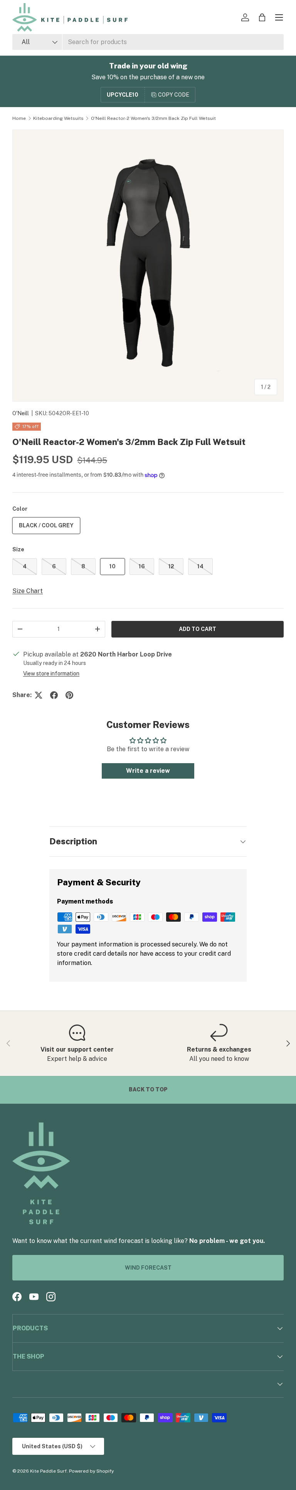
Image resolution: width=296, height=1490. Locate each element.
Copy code (173, 95)
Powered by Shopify (91, 1471)
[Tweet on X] (38, 695)
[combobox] (148, 42)
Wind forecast (148, 1268)
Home (19, 118)
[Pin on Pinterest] (69, 695)
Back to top (148, 1089)
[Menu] (279, 17)
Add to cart (197, 629)
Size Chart (27, 591)
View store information (51, 673)
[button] (262, 17)
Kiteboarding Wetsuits (58, 118)
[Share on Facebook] (54, 695)
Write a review (148, 770)
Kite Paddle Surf (48, 1471)
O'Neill (20, 413)
